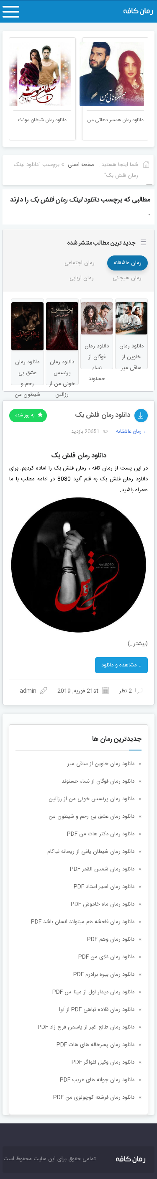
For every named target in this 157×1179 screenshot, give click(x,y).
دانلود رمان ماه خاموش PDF (102, 904)
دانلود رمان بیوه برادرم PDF (103, 974)
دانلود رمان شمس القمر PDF (102, 869)
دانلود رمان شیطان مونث (42, 120)
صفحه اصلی (81, 164)
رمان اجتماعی (79, 263)
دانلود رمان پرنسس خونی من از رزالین (91, 799)
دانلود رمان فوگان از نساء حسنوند (98, 781)
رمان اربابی (81, 278)
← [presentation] (15, 73)
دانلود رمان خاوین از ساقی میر (100, 763)
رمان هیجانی (127, 278)
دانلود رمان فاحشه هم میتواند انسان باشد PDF (82, 921)
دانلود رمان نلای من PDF (106, 957)
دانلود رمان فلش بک (102, 415)
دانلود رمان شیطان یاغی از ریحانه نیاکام (90, 851)
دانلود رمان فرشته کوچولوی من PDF (93, 1097)
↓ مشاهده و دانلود (121, 665)
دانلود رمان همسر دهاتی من (115, 120)
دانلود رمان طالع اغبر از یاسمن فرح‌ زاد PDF (86, 1027)
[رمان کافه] (131, 12)
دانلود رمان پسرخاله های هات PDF (95, 1044)
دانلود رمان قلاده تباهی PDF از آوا (96, 1009)
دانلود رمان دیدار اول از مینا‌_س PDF (93, 992)
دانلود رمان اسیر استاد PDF (104, 886)
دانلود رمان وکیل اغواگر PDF (103, 1062)
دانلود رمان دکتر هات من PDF (100, 834)
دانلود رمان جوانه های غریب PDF (97, 1080)
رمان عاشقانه (127, 263)
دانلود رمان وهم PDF (110, 939)
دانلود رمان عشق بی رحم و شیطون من (91, 816)
